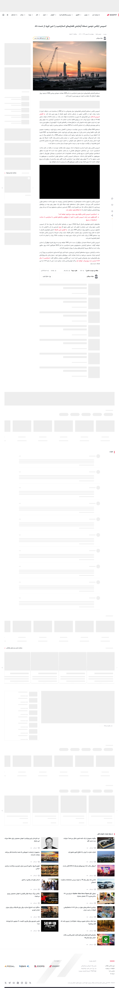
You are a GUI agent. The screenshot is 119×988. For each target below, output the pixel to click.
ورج (60, 227)
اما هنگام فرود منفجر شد (73, 210)
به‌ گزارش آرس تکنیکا (61, 230)
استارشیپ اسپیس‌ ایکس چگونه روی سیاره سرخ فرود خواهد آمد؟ (77, 214)
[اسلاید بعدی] (2, 187)
